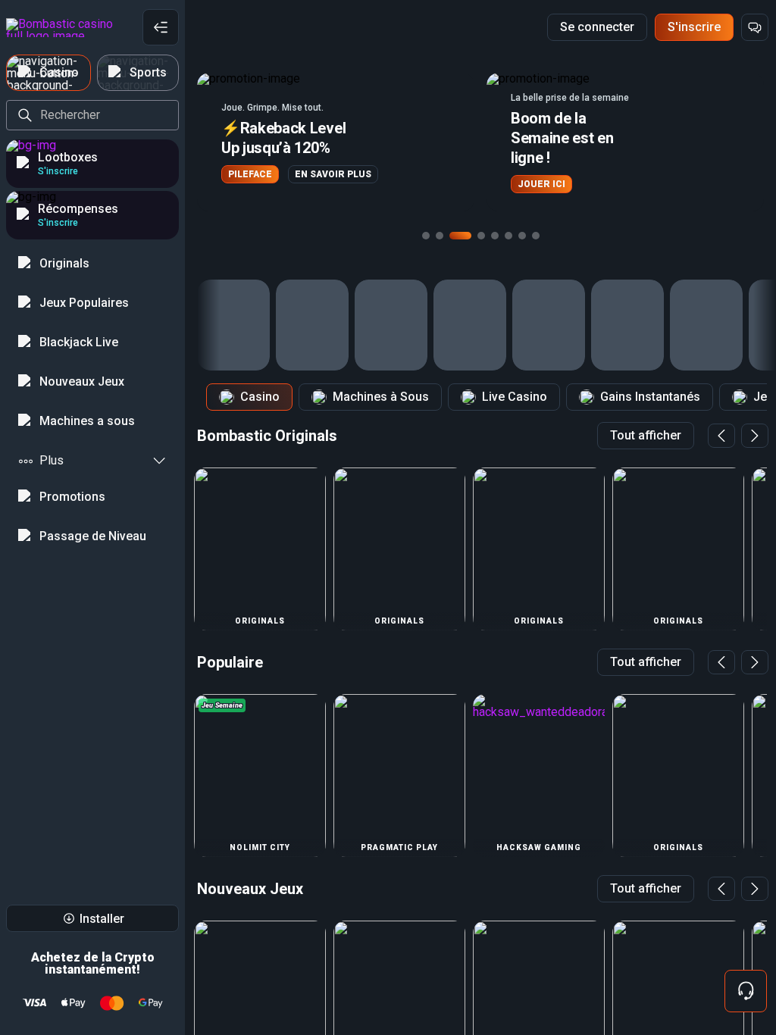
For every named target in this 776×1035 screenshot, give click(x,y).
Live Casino (514, 396)
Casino (260, 396)
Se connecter (597, 27)
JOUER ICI (541, 184)
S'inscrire (694, 27)
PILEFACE (250, 174)
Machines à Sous (381, 396)
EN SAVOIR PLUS (333, 174)
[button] (335, 142)
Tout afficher (645, 435)
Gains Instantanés (650, 396)
